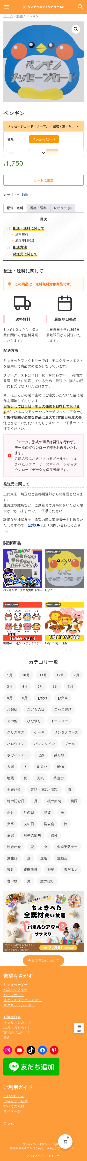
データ (36, 153)
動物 (19, 16)
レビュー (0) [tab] (63, 208)
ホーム (8, 16)
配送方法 (20, 247)
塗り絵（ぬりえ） (17, 1032)
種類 (10, 139)
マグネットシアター (19, 1004)
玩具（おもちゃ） (17, 1027)
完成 (52, 153)
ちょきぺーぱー (15, 984)
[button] (76, 29)
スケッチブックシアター (22, 999)
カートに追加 (43, 180)
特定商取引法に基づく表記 (26, 1148)
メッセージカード (44, 139)
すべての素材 (13, 1106)
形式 (10, 153)
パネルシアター (15, 989)
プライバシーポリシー (36, 1144)
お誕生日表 (12, 1016)
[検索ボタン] (80, 7)
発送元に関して (25, 253)
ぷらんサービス (15, 1100)
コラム (8, 1123)
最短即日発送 (25, 240)
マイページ (12, 1111)
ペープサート (13, 994)
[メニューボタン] (6, 7)
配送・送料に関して (28, 228)
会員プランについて (43, 960)
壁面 (6, 1037)
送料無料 (21, 234)
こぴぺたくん (13, 1095)
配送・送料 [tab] (15, 208)
